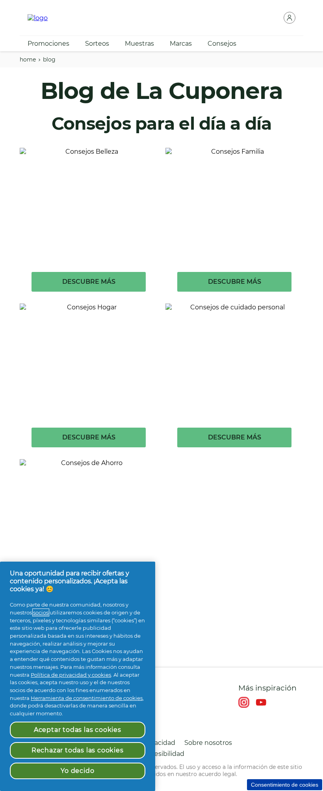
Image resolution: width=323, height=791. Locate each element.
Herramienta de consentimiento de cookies (87, 698)
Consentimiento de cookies (284, 785)
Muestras (139, 43)
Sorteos (97, 43)
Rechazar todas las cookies (78, 750)
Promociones (48, 43)
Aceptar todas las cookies (77, 729)
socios (40, 612)
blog (49, 59)
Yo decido (77, 770)
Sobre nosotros (208, 742)
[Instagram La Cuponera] (243, 702)
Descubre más (88, 281)
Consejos (222, 43)
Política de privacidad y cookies (71, 675)
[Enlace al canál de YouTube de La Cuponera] (261, 702)
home (28, 59)
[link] (89, 225)
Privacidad (159, 742)
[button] (289, 18)
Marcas (181, 43)
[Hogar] (38, 18)
